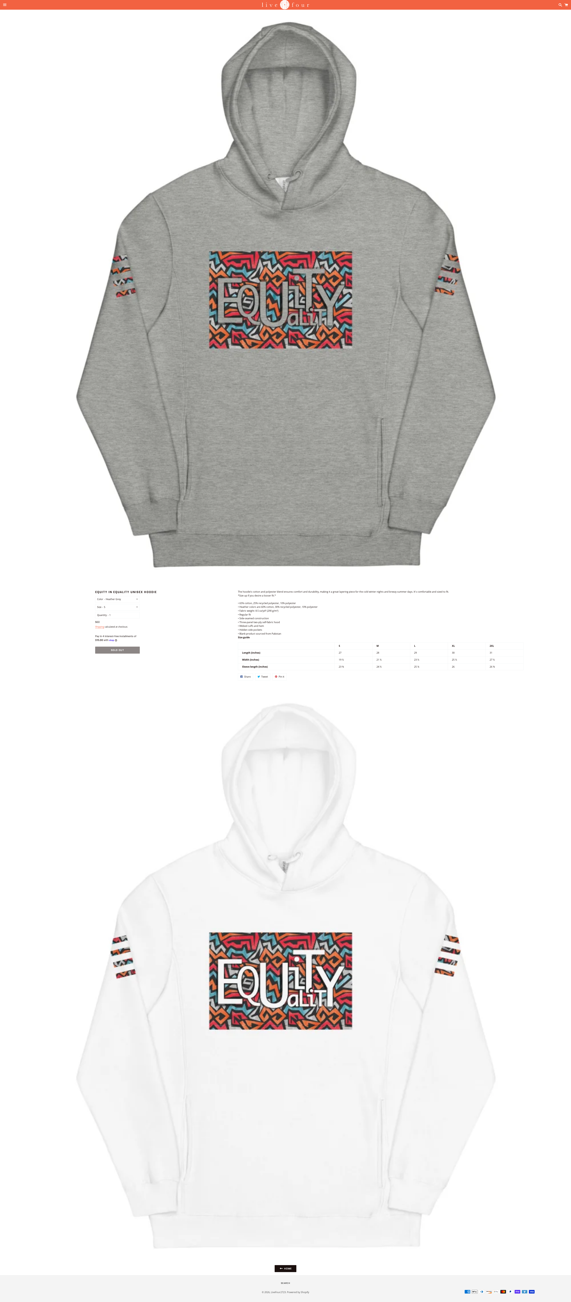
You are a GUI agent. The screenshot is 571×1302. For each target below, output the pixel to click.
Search (285, 1283)
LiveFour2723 (278, 1292)
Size (99, 607)
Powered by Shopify (298, 1292)
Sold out (117, 650)
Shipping (99, 626)
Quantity (102, 615)
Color (100, 599)
